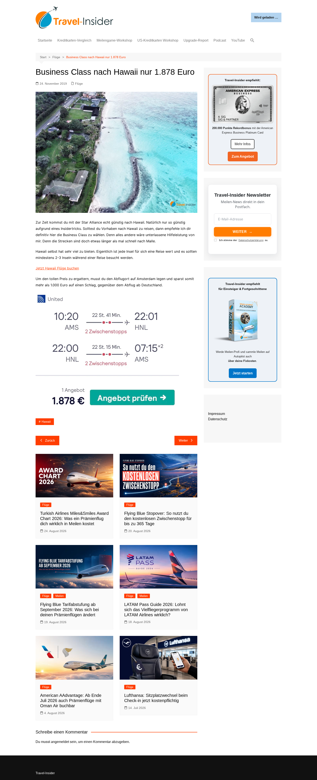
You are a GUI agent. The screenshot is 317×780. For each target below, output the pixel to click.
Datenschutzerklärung (251, 240)
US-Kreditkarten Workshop (157, 40)
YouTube (238, 40)
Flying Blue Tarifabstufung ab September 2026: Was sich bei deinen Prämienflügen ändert (69, 609)
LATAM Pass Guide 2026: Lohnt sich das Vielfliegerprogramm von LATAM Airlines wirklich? (156, 609)
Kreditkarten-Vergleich (74, 40)
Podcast (219, 40)
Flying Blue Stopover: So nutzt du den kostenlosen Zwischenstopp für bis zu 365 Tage (158, 518)
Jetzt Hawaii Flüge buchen (57, 268)
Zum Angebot (243, 156)
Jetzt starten (243, 373)
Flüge (79, 83)
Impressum (216, 414)
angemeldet (60, 742)
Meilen (59, 596)
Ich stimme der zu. (243, 240)
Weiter (183, 440)
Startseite (45, 40)
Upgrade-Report (196, 40)
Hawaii (46, 421)
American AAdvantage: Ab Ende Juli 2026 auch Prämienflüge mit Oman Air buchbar (70, 700)
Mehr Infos (243, 144)
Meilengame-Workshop (114, 40)
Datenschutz (217, 419)
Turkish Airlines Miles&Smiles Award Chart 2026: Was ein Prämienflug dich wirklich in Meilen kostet (74, 518)
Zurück (50, 440)
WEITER (242, 232)
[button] (252, 40)
